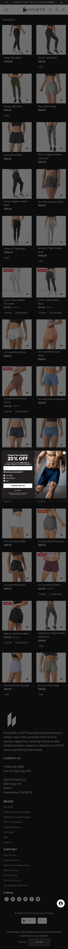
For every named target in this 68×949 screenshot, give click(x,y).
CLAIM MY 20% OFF (18, 486)
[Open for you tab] (61, 903)
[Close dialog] (64, 452)
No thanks (18, 490)
